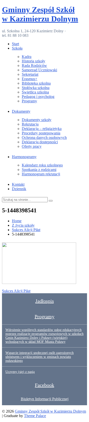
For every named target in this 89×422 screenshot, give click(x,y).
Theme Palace (35, 416)
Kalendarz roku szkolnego (42, 165)
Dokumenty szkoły (36, 120)
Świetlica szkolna (35, 92)
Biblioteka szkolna (36, 83)
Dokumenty (21, 111)
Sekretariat (30, 74)
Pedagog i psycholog (38, 96)
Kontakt (18, 184)
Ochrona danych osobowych (44, 137)
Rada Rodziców (34, 65)
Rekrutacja (30, 124)
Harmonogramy (24, 157)
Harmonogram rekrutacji (41, 174)
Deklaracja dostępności (40, 142)
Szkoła (17, 48)
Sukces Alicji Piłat (16, 291)
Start (15, 44)
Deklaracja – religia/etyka (42, 129)
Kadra (26, 57)
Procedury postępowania (41, 133)
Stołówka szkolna (35, 88)
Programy (29, 101)
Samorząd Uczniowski (39, 70)
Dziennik (19, 189)
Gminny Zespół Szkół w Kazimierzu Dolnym (40, 14)
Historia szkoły (33, 61)
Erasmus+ (29, 79)
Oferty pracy (32, 146)
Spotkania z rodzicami (39, 169)
